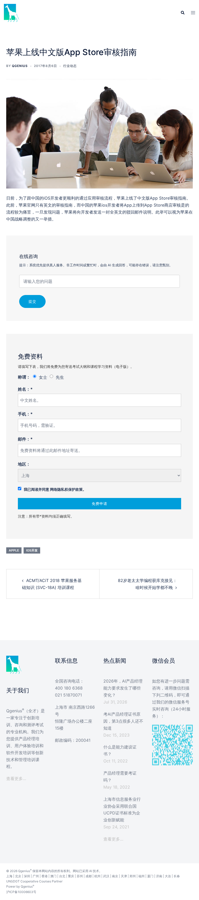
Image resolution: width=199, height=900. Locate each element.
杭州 (97, 876)
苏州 (80, 876)
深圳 (27, 876)
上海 (9, 876)
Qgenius (20, 66)
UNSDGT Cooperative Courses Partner (34, 881)
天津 (124, 876)
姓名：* (25, 389)
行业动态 (70, 66)
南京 (115, 876)
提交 (32, 301)
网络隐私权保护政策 (66, 489)
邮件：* (25, 439)
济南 (159, 876)
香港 (44, 876)
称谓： (24, 377)
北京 (18, 876)
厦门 (150, 876)
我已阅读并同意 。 (55, 489)
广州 (36, 876)
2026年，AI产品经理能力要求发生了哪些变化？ (123, 688)
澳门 (53, 876)
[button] (182, 13)
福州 (141, 876)
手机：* (25, 414)
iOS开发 (32, 550)
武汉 (106, 876)
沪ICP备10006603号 (21, 892)
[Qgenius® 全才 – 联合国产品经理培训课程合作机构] (11, 12)
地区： (24, 464)
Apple (14, 550)
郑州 (133, 876)
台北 (62, 876)
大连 (168, 876)
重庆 (71, 876)
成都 (89, 876)
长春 (177, 876)
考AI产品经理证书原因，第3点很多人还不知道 (123, 721)
